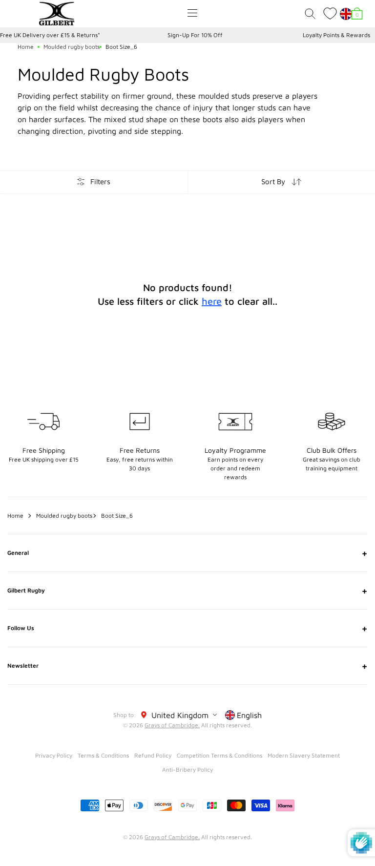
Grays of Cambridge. (172, 725)
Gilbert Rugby (187, 590)
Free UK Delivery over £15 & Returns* (50, 35)
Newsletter (187, 666)
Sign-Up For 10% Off (195, 35)
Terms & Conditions (103, 755)
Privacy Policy (53, 755)
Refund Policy (152, 755)
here (212, 301)
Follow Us (187, 628)
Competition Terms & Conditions (219, 755)
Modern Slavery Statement (304, 755)
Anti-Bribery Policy (187, 769)
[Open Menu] (192, 13)
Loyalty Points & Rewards (336, 35)
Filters (100, 181)
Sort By (273, 181)
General (187, 553)
